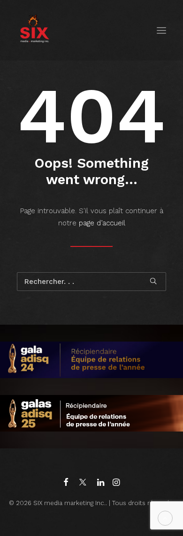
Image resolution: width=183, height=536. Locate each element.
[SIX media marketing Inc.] (34, 30)
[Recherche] (91, 281)
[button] (161, 30)
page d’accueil (102, 223)
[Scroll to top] (165, 518)
